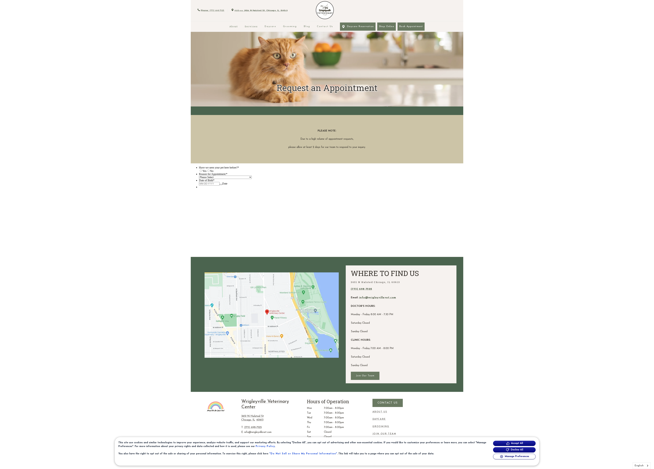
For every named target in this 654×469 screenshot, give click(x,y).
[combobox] (642, 465)
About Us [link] (379, 412)
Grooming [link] (290, 26)
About (233, 26)
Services (251, 26)
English (639, 466)
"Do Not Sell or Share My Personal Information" (303, 453)
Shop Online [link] (386, 26)
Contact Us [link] (325, 26)
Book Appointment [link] (411, 26)
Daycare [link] (270, 26)
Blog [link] (307, 26)
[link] (325, 10)
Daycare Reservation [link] (360, 26)
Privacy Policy (265, 446)
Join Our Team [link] (365, 375)
